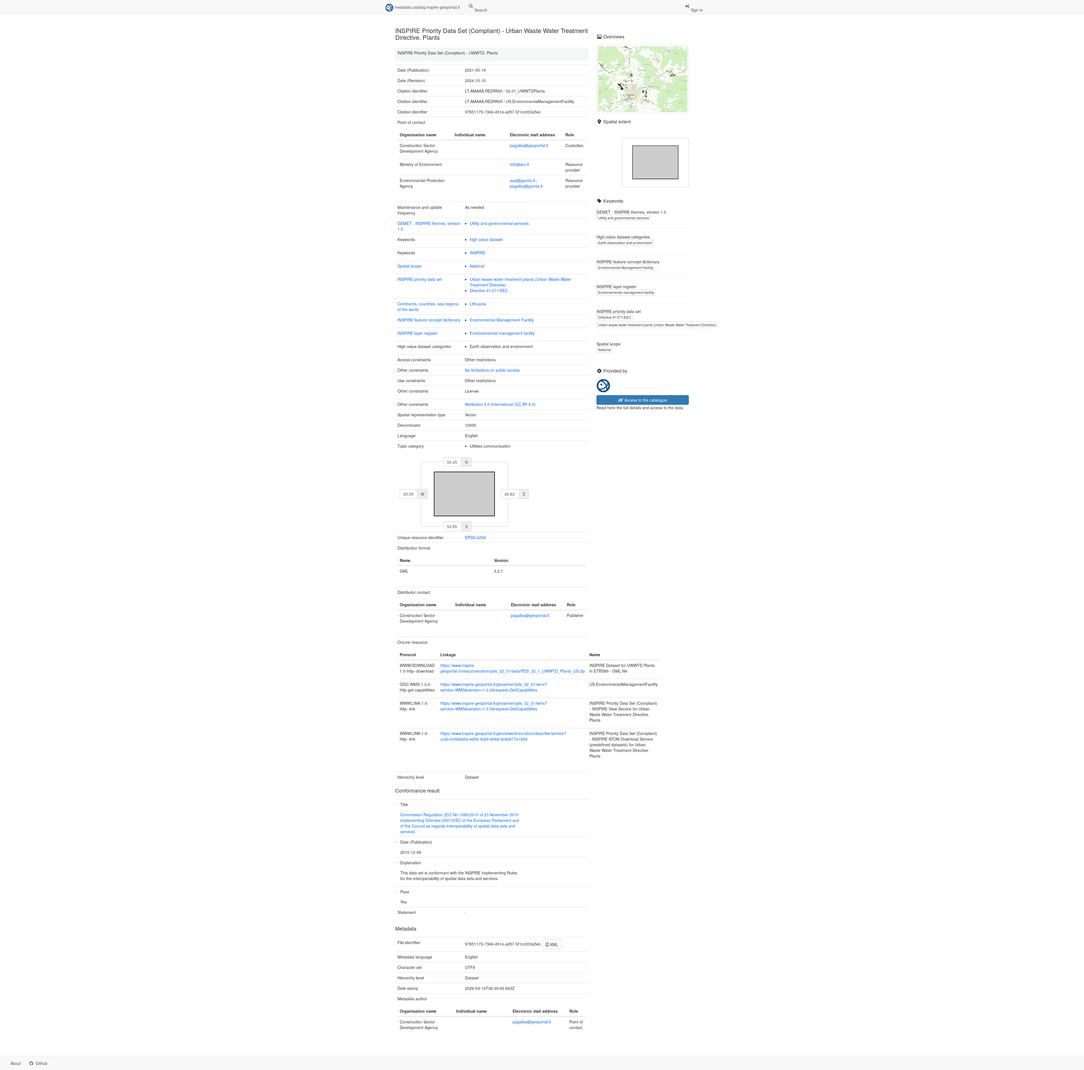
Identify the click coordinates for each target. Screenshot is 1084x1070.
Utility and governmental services (499, 223)
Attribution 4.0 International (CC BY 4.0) (500, 404)
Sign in (696, 10)
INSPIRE (477, 252)
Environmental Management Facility (502, 320)
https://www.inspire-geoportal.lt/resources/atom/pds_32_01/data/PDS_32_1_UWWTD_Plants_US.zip (512, 668)
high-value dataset (486, 239)
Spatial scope (409, 266)
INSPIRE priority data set (419, 279)
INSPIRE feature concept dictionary (428, 320)
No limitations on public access (492, 370)
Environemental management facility (502, 333)
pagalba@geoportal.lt (529, 145)
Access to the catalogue (645, 400)
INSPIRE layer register (417, 333)
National (477, 266)
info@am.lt (519, 164)
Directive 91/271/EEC (489, 290)
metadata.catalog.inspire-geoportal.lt (426, 7)
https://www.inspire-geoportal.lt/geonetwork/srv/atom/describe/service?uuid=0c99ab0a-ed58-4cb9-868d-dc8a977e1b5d (503, 736)
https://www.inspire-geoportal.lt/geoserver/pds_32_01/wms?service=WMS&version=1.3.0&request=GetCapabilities (493, 687)
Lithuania (478, 304)
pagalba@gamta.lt (526, 186)
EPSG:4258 (475, 537)
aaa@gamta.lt (522, 180)
